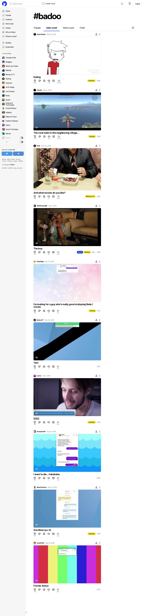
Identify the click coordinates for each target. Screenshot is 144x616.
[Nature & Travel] (12, 117)
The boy (38, 248)
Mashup (87, 252)
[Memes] (12, 133)
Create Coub (50, 4)
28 (98, 81)
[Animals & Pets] (12, 58)
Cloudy (39, 90)
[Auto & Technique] (12, 129)
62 (98, 196)
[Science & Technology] (12, 104)
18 (98, 534)
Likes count (51, 28)
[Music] (12, 95)
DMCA (21, 161)
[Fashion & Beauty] (12, 121)
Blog (8, 159)
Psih (38, 146)
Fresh (82, 28)
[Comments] (44, 80)
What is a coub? (11, 36)
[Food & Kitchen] (12, 108)
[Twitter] (7, 154)
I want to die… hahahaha (47, 474)
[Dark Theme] (122, 3)
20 (98, 478)
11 (98, 311)
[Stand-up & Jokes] (12, 66)
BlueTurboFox (41, 487)
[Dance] (12, 125)
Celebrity (92, 422)
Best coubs (10, 24)
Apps (13, 159)
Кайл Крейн (41, 34)
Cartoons (91, 80)
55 (98, 252)
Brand (18, 159)
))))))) (36, 418)
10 (98, 589)
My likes (8, 43)
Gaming (92, 136)
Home (8, 11)
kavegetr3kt (41, 431)
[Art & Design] (12, 87)
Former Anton (41, 585)
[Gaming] (12, 79)
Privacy (10, 161)
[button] (133, 28)
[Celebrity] (12, 112)
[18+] (21, 142)
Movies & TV (90, 196)
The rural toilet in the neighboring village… (56, 132)
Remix (80, 252)
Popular (8, 15)
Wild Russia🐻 (42, 206)
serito (39, 376)
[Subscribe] (21, 138)
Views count (68, 28)
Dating (37, 77)
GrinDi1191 (40, 543)
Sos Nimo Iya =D (42, 530)
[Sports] (12, 100)
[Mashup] (12, 70)
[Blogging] (12, 62)
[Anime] (12, 138)
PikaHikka (40, 261)
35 (98, 136)
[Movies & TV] (12, 74)
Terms (4, 161)
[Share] (96, 34)
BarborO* (40, 320)
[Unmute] (36, 127)
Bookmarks (10, 47)
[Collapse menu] (26, 612)
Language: (8, 164)
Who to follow (11, 32)
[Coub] (4, 3)
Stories (8, 28)
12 (98, 422)
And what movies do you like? (49, 192)
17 (98, 366)
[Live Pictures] (12, 91)
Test (36, 362)
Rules (15, 161)
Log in (137, 4)
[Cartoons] (12, 83)
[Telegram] (18, 154)
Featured (9, 19)
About (4, 159)
